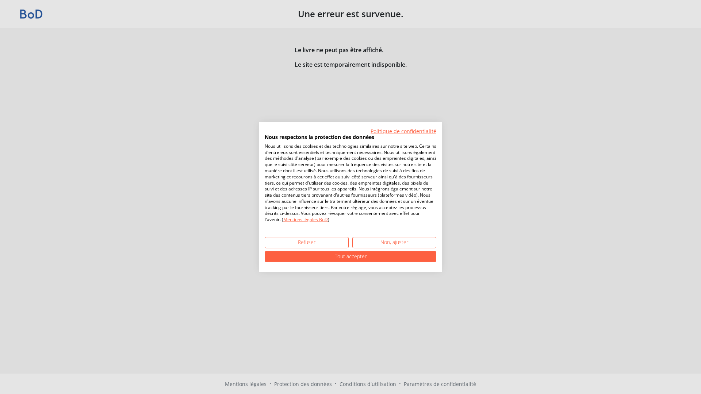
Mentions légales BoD (305, 220)
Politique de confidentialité (403, 131)
